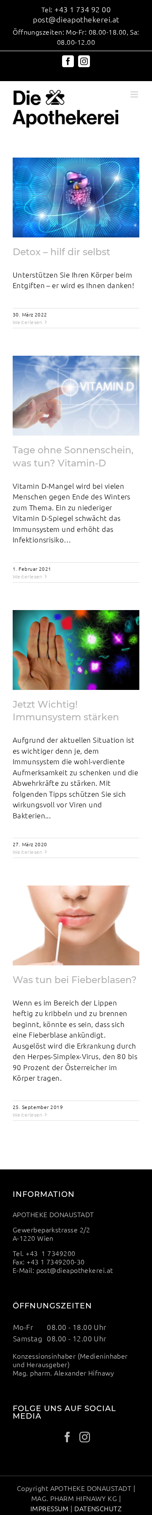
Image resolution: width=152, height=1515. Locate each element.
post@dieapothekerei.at (76, 19)
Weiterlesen (28, 322)
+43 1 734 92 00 (82, 9)
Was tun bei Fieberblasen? (75, 980)
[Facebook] (67, 1437)
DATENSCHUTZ (97, 1508)
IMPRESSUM (49, 1508)
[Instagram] (84, 1437)
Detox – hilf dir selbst (61, 252)
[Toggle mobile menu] (134, 94)
